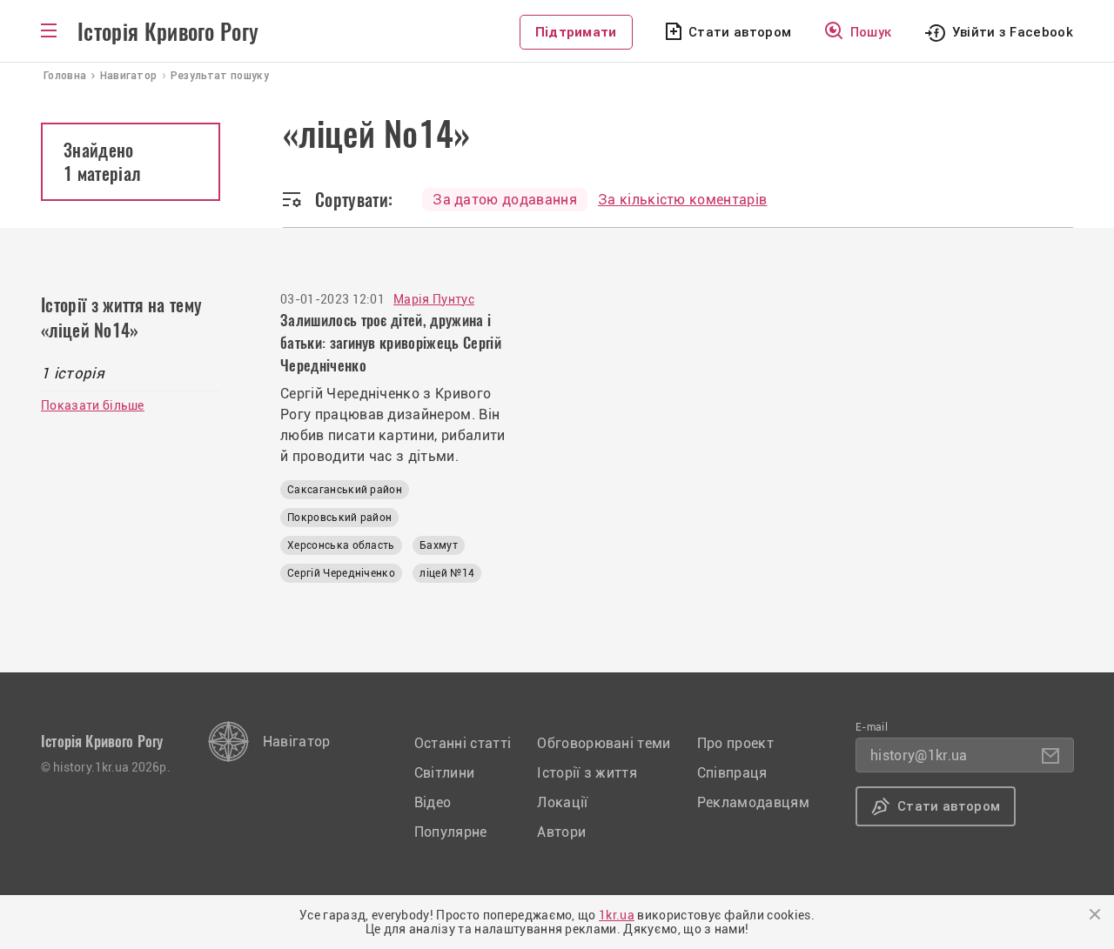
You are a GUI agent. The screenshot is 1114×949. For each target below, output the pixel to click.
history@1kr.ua (918, 755)
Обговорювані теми (603, 743)
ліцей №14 (446, 573)
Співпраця (732, 773)
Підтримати (576, 32)
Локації (562, 802)
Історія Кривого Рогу (167, 32)
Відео (433, 802)
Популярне (450, 832)
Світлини (444, 773)
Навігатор (297, 741)
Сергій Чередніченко (341, 573)
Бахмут (438, 545)
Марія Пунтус (433, 299)
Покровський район (339, 517)
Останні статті (462, 743)
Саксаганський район (344, 490)
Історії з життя (587, 773)
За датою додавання (505, 199)
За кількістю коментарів (682, 199)
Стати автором (739, 32)
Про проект (735, 743)
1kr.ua (616, 915)
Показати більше (92, 405)
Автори (561, 832)
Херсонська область (341, 545)
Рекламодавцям (753, 802)
